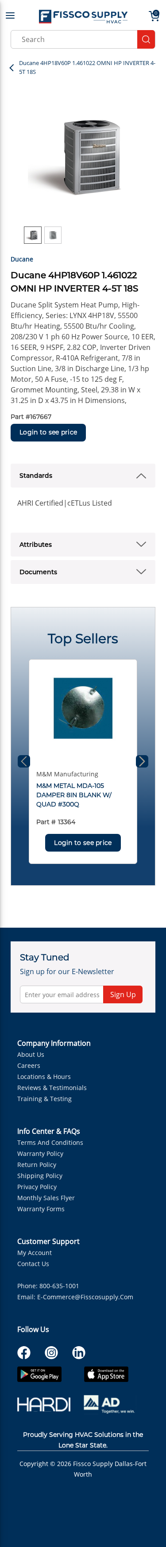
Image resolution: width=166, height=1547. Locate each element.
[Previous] (24, 761)
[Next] (142, 761)
